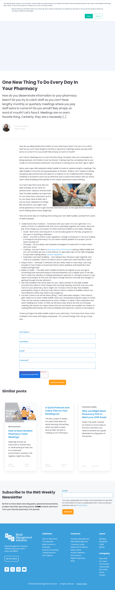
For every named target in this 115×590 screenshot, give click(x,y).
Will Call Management (79, 541)
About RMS (103, 558)
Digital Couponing (78, 558)
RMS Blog (102, 539)
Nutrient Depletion (78, 552)
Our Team (103, 561)
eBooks (102, 547)
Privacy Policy (82, 505)
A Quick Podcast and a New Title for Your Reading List (57, 410)
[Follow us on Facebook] (6, 569)
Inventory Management (80, 539)
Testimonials (104, 567)
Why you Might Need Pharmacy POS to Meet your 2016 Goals (94, 414)
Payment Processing (50, 550)
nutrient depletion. (54, 254)
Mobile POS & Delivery (79, 547)
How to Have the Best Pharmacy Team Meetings (20, 434)
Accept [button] (89, 16)
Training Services (49, 552)
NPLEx (73, 561)
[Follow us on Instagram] (18, 569)
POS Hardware (47, 541)
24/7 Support (47, 555)
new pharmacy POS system (59, 249)
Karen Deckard (21, 126)
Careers (102, 575)
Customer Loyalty (78, 544)
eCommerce (76, 555)
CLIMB (101, 544)
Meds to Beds (76, 550)
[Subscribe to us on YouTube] (24, 569)
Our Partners (104, 564)
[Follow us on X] (12, 569)
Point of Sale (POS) (49, 539)
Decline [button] (98, 16)
